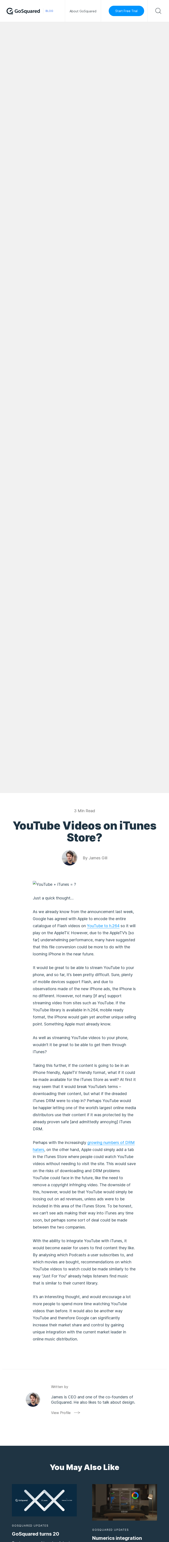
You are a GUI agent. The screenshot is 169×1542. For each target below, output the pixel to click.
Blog (49, 11)
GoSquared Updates (30, 1525)
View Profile (61, 1412)
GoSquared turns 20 (35, 1534)
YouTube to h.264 (103, 925)
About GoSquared (83, 11)
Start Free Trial (126, 11)
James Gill (98, 858)
